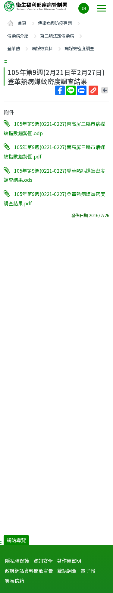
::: (5, 60)
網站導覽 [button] (16, 540)
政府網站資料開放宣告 (29, 570)
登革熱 (13, 48)
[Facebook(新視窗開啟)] (60, 90)
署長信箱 (14, 580)
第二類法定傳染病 (57, 35)
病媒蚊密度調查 (79, 48)
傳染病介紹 (17, 35)
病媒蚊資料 (42, 48)
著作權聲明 (69, 560)
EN (84, 8)
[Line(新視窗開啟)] (70, 90)
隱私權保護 (17, 560)
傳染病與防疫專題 (55, 23)
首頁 (22, 23)
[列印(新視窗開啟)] (81, 90)
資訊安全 (43, 560)
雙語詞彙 (67, 570)
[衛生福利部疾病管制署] (36, 6)
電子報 (88, 570)
